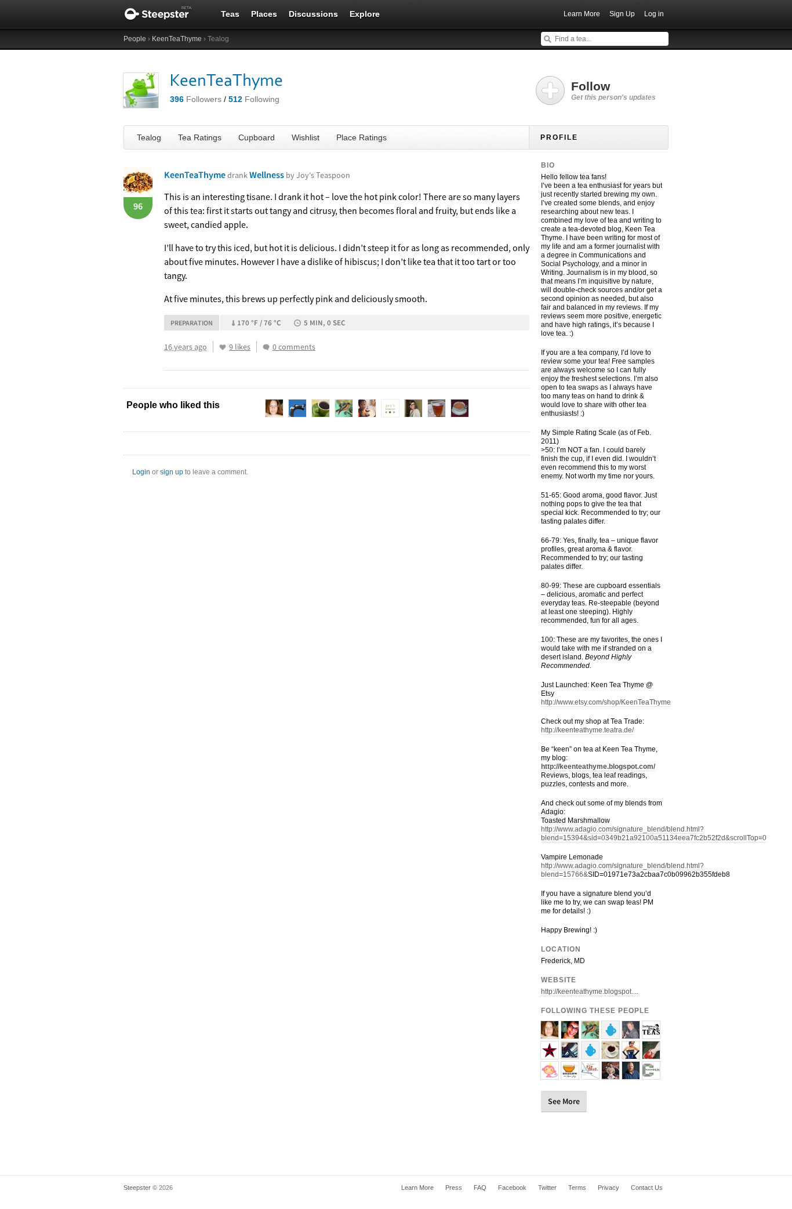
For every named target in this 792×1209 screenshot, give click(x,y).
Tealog (149, 137)
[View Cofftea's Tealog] (610, 1034)
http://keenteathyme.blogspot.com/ (598, 767)
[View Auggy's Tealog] (549, 1074)
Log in (654, 14)
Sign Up (622, 14)
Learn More (582, 14)
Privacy (608, 1187)
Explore (365, 14)
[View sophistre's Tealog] (570, 1054)
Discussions (313, 14)
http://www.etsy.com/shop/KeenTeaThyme (606, 702)
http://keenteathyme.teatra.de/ (587, 730)
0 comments (294, 347)
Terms (577, 1187)
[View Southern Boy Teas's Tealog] (651, 1034)
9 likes (239, 347)
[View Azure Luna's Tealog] (610, 1074)
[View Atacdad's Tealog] (590, 1074)
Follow (613, 90)
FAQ (480, 1187)
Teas (230, 14)
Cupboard (256, 137)
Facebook (512, 1187)
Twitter (547, 1187)
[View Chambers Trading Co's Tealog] (651, 1074)
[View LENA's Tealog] (549, 1054)
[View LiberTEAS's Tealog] (590, 1034)
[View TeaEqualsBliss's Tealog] (549, 1034)
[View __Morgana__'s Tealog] (651, 1054)
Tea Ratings (199, 137)
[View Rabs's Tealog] (570, 1034)
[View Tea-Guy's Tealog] (631, 1074)
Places (264, 14)
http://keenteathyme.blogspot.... (589, 991)
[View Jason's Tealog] (631, 1034)
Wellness (299, 174)
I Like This (222, 347)
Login (141, 472)
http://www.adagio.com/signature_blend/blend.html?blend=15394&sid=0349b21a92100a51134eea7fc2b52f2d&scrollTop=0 (653, 833)
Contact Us (647, 1187)
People (134, 39)
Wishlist (305, 137)
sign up (171, 472)
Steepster (164, 14)
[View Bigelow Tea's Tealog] (570, 1074)
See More (564, 1101)
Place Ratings (361, 137)
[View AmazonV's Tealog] (631, 1054)
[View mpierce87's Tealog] (590, 1054)
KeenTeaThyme (177, 39)
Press (453, 1187)
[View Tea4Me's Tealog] (610, 1054)
